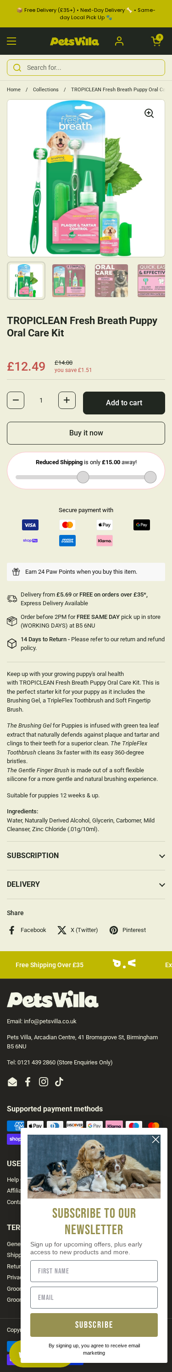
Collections (46, 90)
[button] (156, 41)
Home (14, 90)
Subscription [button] (33, 855)
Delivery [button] (23, 884)
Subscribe (94, 1325)
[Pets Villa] (74, 41)
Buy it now (86, 433)
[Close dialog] (156, 1139)
